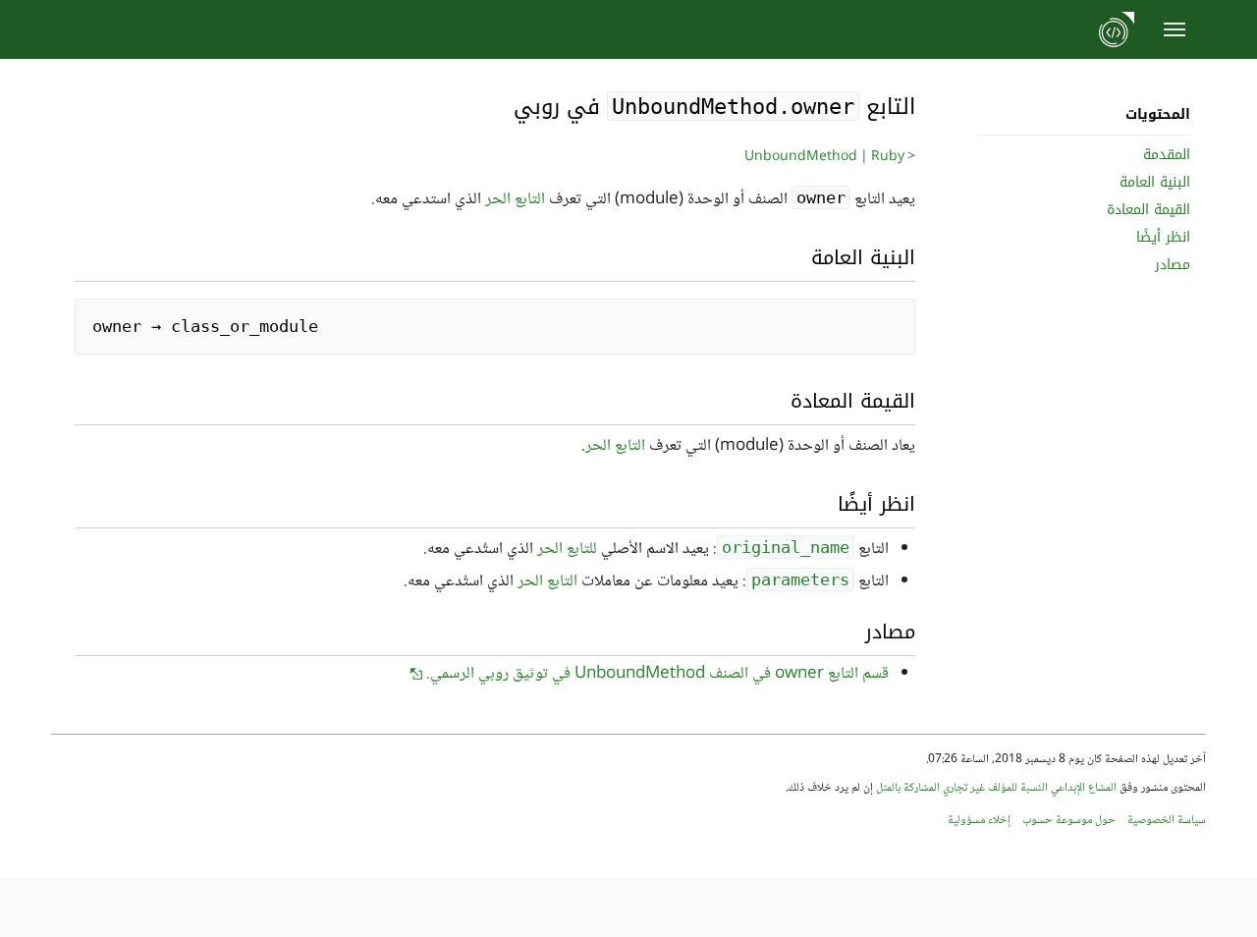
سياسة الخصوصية (1166, 820)
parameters (800, 579)
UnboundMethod (800, 157)
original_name (785, 547)
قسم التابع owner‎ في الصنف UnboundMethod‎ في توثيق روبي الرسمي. (657, 674)
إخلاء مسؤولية (979, 820)
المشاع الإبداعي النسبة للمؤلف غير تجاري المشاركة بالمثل (996, 788)
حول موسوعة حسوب (1069, 820)
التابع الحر (515, 200)
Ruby (887, 157)
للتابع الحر (567, 549)
